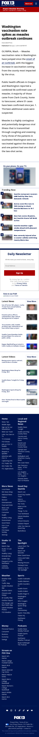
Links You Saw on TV (8, 435)
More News (7, 486)
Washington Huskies (22, 597)
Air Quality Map (7, 598)
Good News (6, 523)
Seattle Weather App (7, 587)
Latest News (8, 301)
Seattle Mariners (23, 581)
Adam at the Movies (22, 507)
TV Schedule (6, 439)
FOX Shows (6, 442)
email (32, 710)
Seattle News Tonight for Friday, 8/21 (13, 381)
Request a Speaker (5, 452)
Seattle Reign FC (23, 594)
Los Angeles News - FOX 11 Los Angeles (23, 474)
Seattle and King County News (23, 433)
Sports (21, 575)
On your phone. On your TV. (15, 166)
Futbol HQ (21, 615)
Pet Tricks (21, 504)
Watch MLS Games (6, 698)
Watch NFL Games (6, 657)
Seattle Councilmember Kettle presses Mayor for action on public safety (12, 336)
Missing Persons (23, 563)
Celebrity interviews (5, 567)
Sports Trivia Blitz (24, 613)
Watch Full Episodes (21, 552)
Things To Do (22, 511)
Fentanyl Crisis (23, 565)
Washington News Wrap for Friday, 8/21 (11, 371)
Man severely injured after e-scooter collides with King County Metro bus (25, 237)
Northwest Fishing (21, 619)
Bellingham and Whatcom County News (24, 458)
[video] (31, 363)
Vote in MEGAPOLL (22, 500)
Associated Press (7, 43)
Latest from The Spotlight (23, 547)
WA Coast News (23, 463)
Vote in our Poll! (10, 294)
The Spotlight (22, 541)
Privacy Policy (22, 283)
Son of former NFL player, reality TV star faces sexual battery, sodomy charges (13, 306)
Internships (5, 449)
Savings (4, 639)
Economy (5, 637)
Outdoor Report (23, 523)
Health (4, 515)
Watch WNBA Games (6, 693)
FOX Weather (6, 612)
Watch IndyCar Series (7, 676)
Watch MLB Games (6, 666)
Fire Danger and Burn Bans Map (7, 604)
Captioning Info (7, 461)
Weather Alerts (7, 590)
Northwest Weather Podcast (24, 639)
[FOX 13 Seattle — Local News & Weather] (8, 3)
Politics (4, 497)
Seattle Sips (6, 559)
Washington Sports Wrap (22, 605)
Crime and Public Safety (23, 559)
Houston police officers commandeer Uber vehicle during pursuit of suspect (11, 316)
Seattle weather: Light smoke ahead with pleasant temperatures (25, 228)
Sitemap (4, 535)
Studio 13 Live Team (7, 550)
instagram (11, 710)
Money (5, 625)
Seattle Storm (22, 588)
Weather (6, 575)
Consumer (5, 512)
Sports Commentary (22, 609)
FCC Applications (7, 469)
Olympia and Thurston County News (24, 451)
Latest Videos (8, 356)
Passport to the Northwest (7, 562)
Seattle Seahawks (24, 579)
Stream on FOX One (7, 651)
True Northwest (23, 514)
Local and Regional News (22, 421)
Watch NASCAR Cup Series (7, 671)
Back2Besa (22, 531)
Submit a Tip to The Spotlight (23, 569)
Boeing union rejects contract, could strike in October (12, 361)
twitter (27, 710)
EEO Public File (7, 466)
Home (5, 418)
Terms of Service (21, 285)
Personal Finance (8, 629)
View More (31, 301)
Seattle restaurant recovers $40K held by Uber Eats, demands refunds (25, 196)
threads (23, 710)
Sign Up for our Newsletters (7, 428)
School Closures (23, 521)
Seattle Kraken (23, 591)
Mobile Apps (6, 424)
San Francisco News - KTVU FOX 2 (23, 467)
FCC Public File (7, 463)
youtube (7, 710)
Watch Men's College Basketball (6, 681)
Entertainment (7, 502)
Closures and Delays (6, 594)
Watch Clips (6, 546)
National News (7, 494)
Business (5, 634)
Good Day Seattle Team (24, 495)
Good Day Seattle (22, 487)
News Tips (5, 422)
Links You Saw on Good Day (24, 527)
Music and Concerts (5, 509)
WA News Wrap (7, 492)
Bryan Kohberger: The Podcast (24, 644)
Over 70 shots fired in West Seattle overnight (13, 400)
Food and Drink (7, 505)
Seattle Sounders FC (24, 585)
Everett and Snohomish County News (22, 445)
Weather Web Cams (6, 580)
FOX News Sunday (5, 531)
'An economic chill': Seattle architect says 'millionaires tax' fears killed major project (12, 326)
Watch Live (28, 4)
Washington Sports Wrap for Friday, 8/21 (11, 391)
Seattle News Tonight (22, 428)
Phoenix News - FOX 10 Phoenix (23, 479)
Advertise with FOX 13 (7, 457)
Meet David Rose (24, 555)
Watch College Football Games (7, 662)
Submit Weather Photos (23, 517)
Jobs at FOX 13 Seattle (7, 445)
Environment (6, 520)
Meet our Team (7, 432)
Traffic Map (6, 583)
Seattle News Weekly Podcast (23, 630)
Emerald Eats (6, 556)
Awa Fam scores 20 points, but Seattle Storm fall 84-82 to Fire (25, 218)
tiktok (19, 710)
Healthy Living (6, 518)
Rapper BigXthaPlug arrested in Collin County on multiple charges (13, 345)
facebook (15, 710)
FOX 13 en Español (5, 526)
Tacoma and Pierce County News (23, 438)
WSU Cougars (22, 601)
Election (4, 500)
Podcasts (22, 625)
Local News (6, 489)
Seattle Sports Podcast (23, 634)
